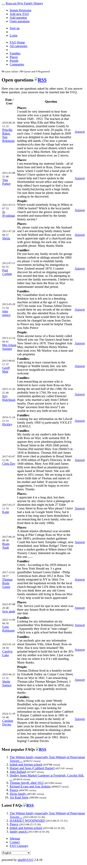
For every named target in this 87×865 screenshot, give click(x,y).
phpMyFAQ (25, 860)
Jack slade (8, 611)
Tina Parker (6, 181)
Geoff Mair (6, 369)
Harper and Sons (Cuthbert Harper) (32, 768)
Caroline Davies (7, 722)
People (14, 60)
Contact (15, 842)
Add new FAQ (19, 14)
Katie (5, 512)
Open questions (20, 21)
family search (19, 831)
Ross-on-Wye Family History (24, 3)
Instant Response (20, 10)
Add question (18, 17)
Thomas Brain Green (7, 583)
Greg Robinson (8, 628)
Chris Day (8, 463)
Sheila (6, 238)
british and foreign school (26, 764)
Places (14, 57)
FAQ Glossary (19, 846)
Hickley (7, 424)
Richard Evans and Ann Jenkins (30, 786)
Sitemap (15, 838)
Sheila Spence (7, 683)
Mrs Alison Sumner (9, 346)
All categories (18, 46)
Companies (17, 64)
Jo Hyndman (8, 213)
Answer (80, 131)
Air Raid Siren (19, 797)
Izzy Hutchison (8, 397)
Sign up (15, 28)
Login (13, 35)
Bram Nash (5, 545)
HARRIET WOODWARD (27, 820)
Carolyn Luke (7, 653)
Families (15, 53)
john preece (6, 313)
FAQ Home (17, 42)
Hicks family (18, 793)
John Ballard (18, 772)
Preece (14, 790)
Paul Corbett (7, 272)
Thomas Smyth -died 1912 (27, 782)
